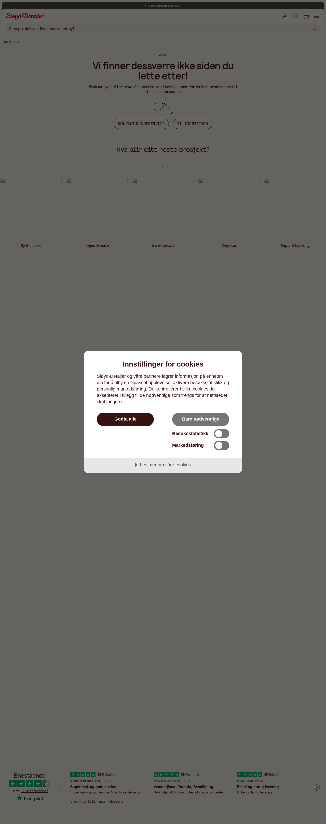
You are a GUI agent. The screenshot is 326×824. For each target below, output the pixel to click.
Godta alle (125, 419)
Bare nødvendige (200, 419)
